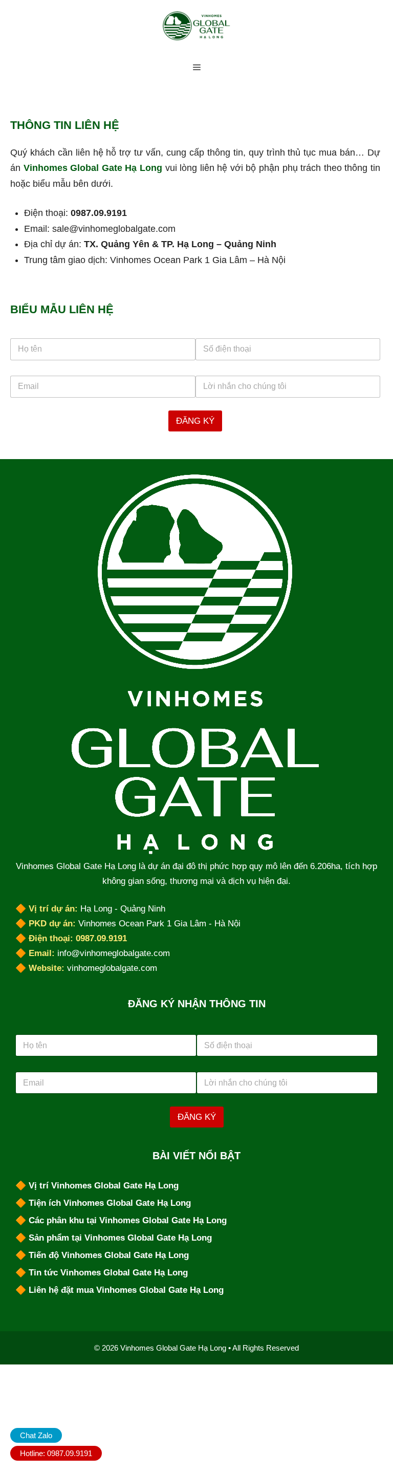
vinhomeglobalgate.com (112, 968)
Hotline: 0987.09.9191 (56, 1453)
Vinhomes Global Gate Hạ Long (93, 168)
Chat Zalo (36, 1435)
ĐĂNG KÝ (195, 421)
